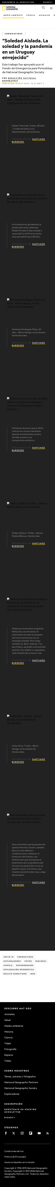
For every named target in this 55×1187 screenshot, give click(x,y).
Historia (8, 1031)
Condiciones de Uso (14, 1151)
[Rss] (48, 1134)
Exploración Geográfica (19, 969)
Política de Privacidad (15, 1156)
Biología (41, 961)
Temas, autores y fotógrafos (20, 1076)
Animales (44, 15)
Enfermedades (25, 965)
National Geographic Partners (21, 1082)
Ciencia (30, 15)
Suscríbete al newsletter (18, 2)
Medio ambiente (13, 1025)
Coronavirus (14, 34)
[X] (14, 1134)
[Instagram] (23, 1134)
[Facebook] (6, 1134)
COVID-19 (9, 957)
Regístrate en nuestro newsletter (20, 1110)
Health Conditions (15, 974)
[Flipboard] (31, 1134)
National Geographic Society (20, 1088)
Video (7, 1060)
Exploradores (12, 961)
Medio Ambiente (13, 15)
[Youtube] (40, 1134)
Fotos (28, 961)
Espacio (8, 1054)
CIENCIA (8, 965)
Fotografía (10, 1049)
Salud (7, 1020)
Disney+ (48, 2)
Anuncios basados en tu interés (19, 1162)
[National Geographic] (3, 8)
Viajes (7, 1043)
